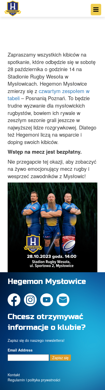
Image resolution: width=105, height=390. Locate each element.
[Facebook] (15, 299)
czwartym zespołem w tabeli (48, 94)
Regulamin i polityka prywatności (34, 379)
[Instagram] (31, 299)
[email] (64, 299)
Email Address (20, 350)
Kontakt (14, 374)
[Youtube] (48, 299)
